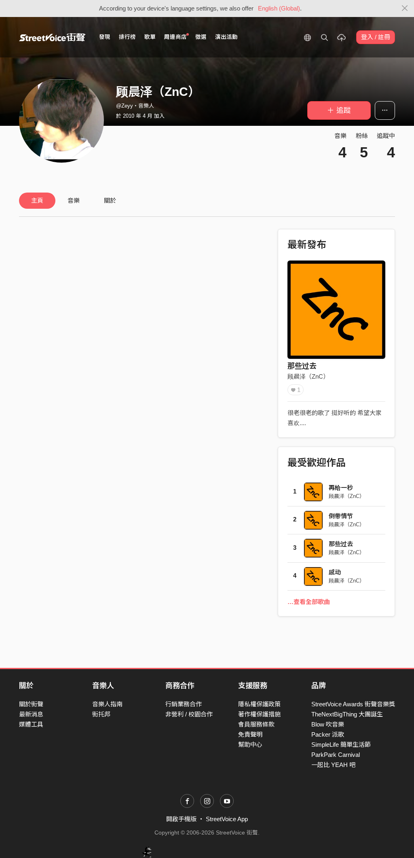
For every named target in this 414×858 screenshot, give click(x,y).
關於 (110, 200)
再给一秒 (341, 487)
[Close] (405, 8)
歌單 (150, 37)
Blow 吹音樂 (327, 724)
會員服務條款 (256, 724)
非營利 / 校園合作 (189, 714)
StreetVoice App (227, 819)
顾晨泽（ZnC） (308, 376)
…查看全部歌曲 (308, 601)
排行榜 (127, 37)
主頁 (37, 200)
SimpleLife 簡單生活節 (341, 744)
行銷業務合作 (183, 704)
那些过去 (302, 366)
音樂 (74, 200)
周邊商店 (175, 37)
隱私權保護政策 (259, 704)
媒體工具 (31, 724)
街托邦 (101, 714)
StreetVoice (52, 37)
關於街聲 (31, 704)
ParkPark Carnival (335, 754)
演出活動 (226, 37)
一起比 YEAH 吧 (333, 764)
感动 (335, 572)
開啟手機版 (181, 819)
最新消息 (31, 714)
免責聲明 (250, 734)
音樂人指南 (107, 704)
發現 (104, 37)
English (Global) (279, 8)
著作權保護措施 (259, 714)
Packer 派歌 (327, 734)
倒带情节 (341, 516)
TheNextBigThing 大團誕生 (347, 714)
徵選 (201, 37)
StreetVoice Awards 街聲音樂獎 (353, 704)
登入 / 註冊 (375, 37)
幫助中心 (250, 744)
